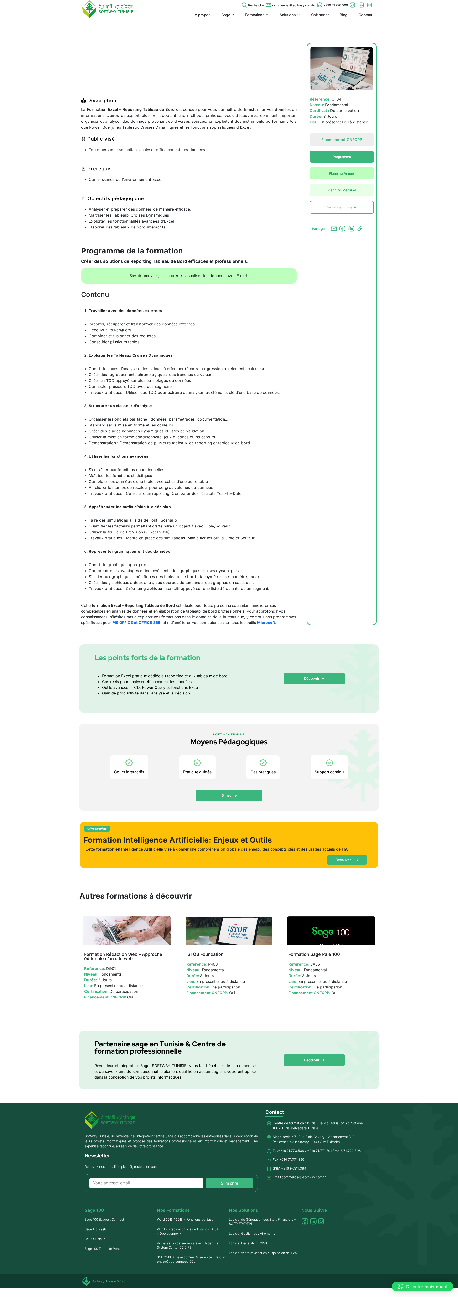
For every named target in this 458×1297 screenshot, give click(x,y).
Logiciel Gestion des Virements (252, 1233)
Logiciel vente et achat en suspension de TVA (263, 1253)
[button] (422, 1286)
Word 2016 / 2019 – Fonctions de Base (185, 1219)
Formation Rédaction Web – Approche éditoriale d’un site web (123, 956)
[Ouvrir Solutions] (298, 15)
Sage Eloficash (95, 1229)
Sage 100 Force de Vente (103, 1249)
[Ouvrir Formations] (267, 15)
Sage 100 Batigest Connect (104, 1219)
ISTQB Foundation (205, 954)
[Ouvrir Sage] (232, 15)
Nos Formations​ (173, 1210)
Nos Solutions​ (243, 1210)
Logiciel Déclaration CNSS (248, 1243)
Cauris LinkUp (95, 1239)
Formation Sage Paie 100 (314, 954)
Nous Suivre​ (314, 1210)
